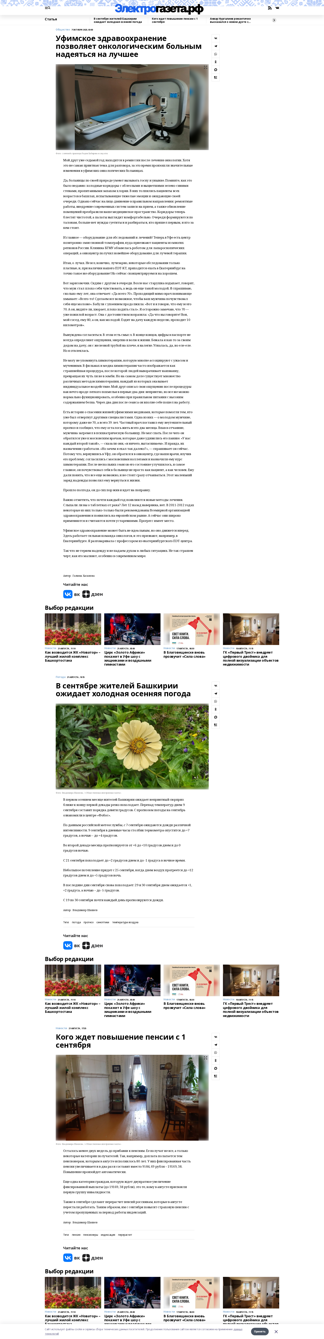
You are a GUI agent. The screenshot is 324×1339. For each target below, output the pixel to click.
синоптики (102, 922)
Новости (61, 1028)
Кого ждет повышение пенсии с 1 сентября (174, 20)
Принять (260, 1331)
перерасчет (125, 1234)
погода (76, 922)
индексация (108, 1234)
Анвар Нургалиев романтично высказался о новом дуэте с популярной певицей (230, 20)
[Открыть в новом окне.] (71, 594)
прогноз (88, 922)
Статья (51, 19)
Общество (63, 29)
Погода (60, 677)
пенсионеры (90, 1234)
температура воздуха (125, 922)
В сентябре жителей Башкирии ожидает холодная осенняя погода (118, 20)
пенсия (76, 1234)
